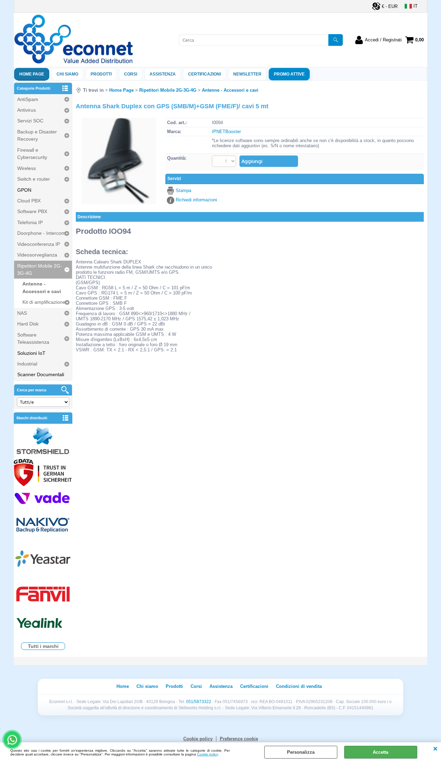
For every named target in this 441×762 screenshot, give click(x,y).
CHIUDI (435, 749)
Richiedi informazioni (196, 199)
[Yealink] (43, 624)
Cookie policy (207, 754)
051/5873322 (198, 701)
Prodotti (101, 74)
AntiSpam (27, 99)
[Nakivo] (43, 524)
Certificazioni (204, 74)
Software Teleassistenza (33, 338)
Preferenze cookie (239, 738)
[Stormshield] (43, 441)
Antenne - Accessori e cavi (41, 287)
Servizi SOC (30, 120)
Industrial (27, 364)
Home (122, 686)
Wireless (26, 168)
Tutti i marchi (43, 646)
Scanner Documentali (40, 374)
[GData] (43, 473)
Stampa (183, 190)
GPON (24, 190)
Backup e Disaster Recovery (37, 135)
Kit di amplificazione (43, 302)
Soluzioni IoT (31, 353)
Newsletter (247, 74)
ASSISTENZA (163, 74)
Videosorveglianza (37, 255)
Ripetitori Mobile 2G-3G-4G (39, 269)
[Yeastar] (43, 560)
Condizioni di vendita (299, 686)
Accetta (380, 752)
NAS (22, 313)
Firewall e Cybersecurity (32, 153)
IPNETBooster (226, 131)
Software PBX (32, 211)
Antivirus (26, 110)
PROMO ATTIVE (289, 74)
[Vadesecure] (43, 497)
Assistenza (221, 686)
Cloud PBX (29, 200)
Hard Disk (28, 324)
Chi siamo (67, 74)
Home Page (31, 74)
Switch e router (33, 179)
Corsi (130, 74)
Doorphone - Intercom (41, 233)
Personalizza (301, 752)
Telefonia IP (30, 222)
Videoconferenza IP (38, 244)
